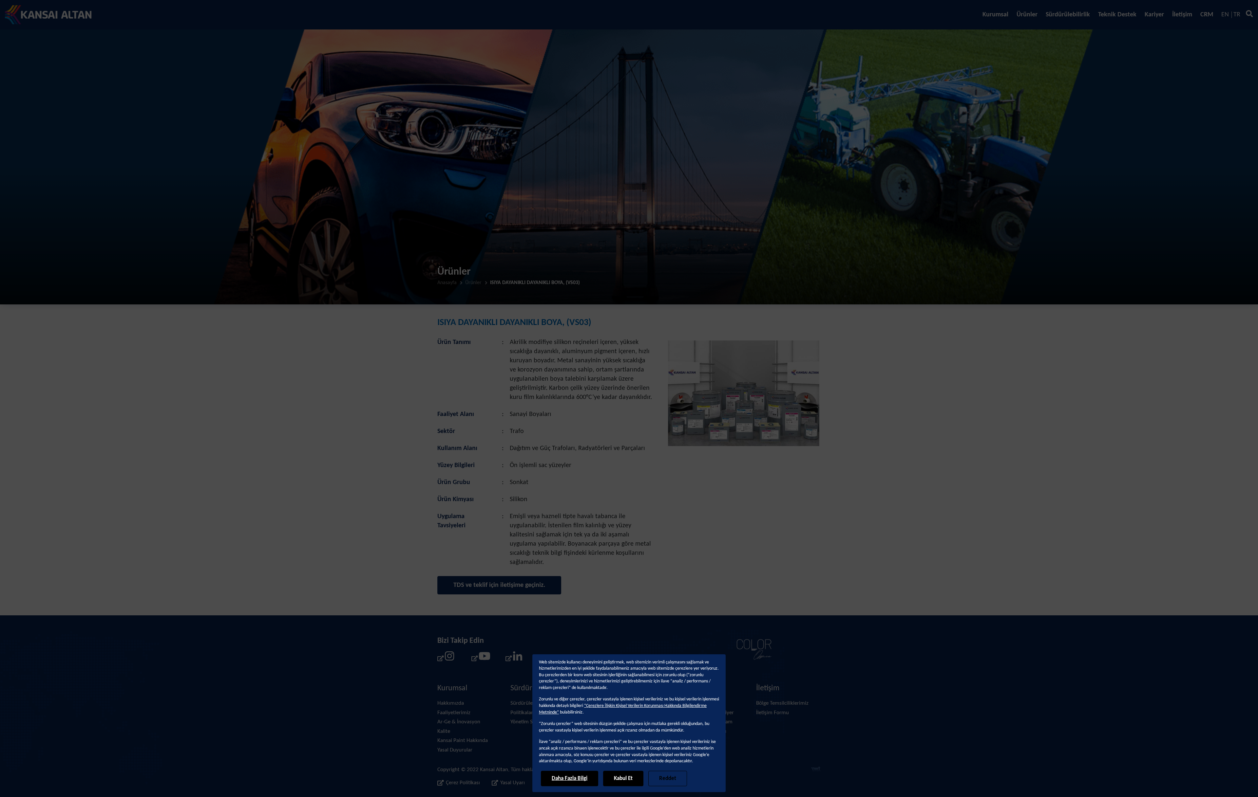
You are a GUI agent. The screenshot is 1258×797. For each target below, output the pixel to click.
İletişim (1182, 14)
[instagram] (445, 658)
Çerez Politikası (463, 783)
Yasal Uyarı (512, 783)
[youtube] (479, 658)
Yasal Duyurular (454, 750)
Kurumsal (995, 14)
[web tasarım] (816, 770)
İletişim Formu (772, 712)
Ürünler (1027, 14)
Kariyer (1154, 14)
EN (1225, 14)
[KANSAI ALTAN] (48, 15)
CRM (1206, 14)
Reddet (667, 778)
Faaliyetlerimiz (453, 712)
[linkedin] (514, 658)
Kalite (443, 731)
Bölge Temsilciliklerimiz (782, 703)
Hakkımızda (450, 703)
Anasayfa (447, 282)
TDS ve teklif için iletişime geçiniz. (499, 585)
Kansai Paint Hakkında (462, 740)
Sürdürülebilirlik (1068, 14)
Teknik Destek (1117, 14)
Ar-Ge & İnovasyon (458, 722)
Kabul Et (623, 778)
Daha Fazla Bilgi (569, 778)
